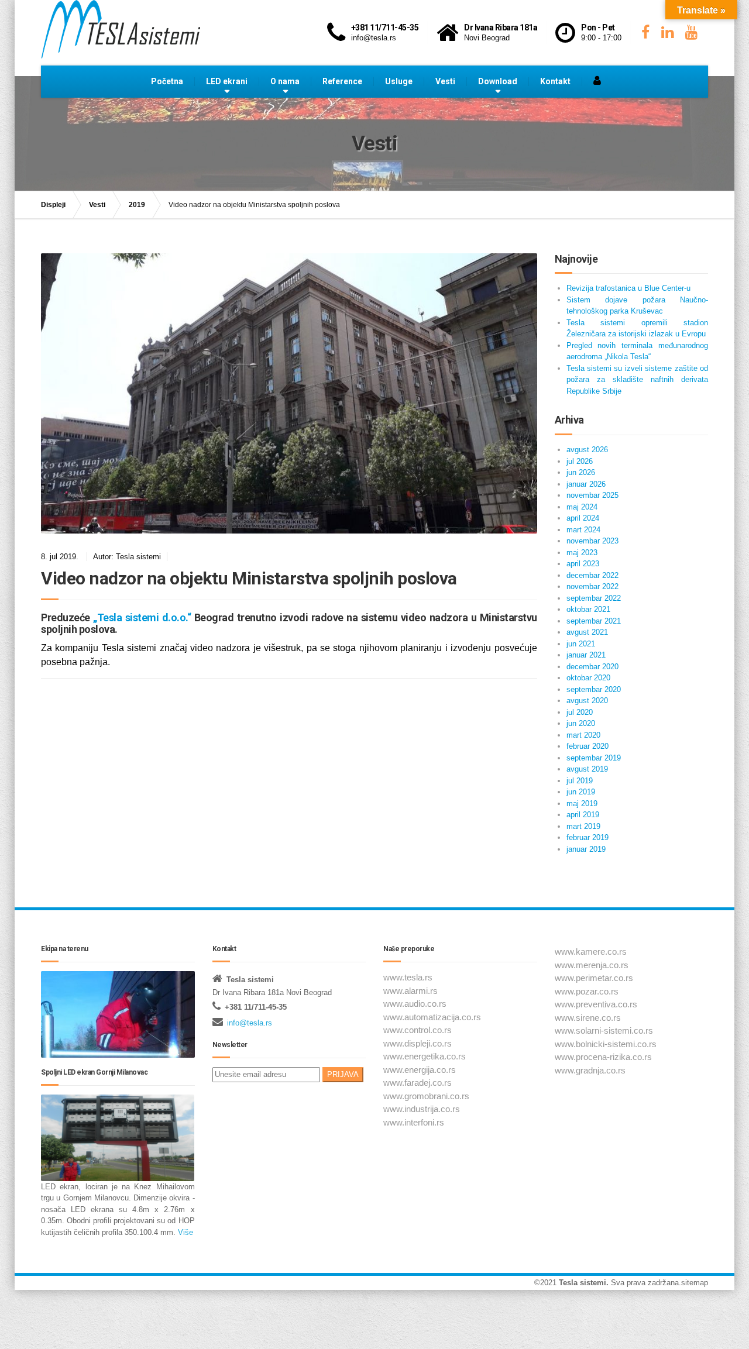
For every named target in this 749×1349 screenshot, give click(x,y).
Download (497, 81)
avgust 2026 (587, 449)
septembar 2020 (593, 689)
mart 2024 (583, 529)
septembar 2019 (593, 757)
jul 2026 (579, 461)
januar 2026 (586, 484)
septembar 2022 (593, 598)
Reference (342, 81)
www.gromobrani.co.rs (426, 1096)
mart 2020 (583, 735)
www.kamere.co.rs (591, 951)
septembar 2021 (593, 621)
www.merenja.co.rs (591, 965)
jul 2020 (579, 712)
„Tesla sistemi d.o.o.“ (142, 617)
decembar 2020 (592, 666)
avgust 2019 (587, 769)
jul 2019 (579, 780)
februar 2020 (587, 746)
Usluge (399, 81)
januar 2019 (586, 849)
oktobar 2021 (588, 609)
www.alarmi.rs (410, 991)
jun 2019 (580, 791)
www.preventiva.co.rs (596, 1004)
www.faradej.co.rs (417, 1083)
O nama (285, 81)
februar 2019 (587, 837)
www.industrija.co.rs (421, 1109)
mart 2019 (583, 826)
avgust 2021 (587, 632)
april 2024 (582, 518)
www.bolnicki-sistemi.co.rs (606, 1044)
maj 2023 (581, 552)
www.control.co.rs (417, 1030)
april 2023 (582, 563)
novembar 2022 (592, 586)
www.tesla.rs (407, 977)
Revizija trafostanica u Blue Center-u (628, 288)
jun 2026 (580, 472)
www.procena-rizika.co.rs (603, 1057)
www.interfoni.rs (413, 1122)
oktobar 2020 (588, 677)
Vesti (445, 81)
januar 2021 (586, 655)
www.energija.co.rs (419, 1070)
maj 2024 (581, 507)
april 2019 (582, 814)
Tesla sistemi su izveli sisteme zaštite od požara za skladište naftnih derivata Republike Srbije (637, 379)
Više (184, 1232)
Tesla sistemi (582, 1282)
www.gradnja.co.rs (590, 1070)
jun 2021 (580, 643)
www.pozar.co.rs (587, 991)
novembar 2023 (592, 540)
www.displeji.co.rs (417, 1043)
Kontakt (555, 81)
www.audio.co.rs (414, 1004)
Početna (167, 81)
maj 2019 (581, 803)
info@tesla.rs (249, 1022)
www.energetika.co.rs (424, 1056)
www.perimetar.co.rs (594, 978)
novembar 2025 (592, 495)
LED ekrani (227, 81)
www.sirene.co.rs (588, 1018)
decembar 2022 (592, 575)
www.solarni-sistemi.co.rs (604, 1030)
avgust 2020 (587, 700)
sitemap (694, 1282)
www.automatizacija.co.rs (432, 1017)
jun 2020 (580, 723)
